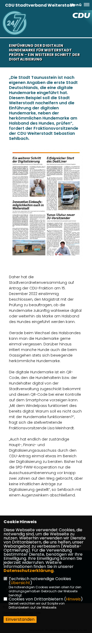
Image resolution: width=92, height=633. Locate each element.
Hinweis (73, 599)
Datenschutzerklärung (29, 570)
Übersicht (20, 583)
